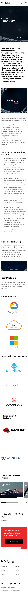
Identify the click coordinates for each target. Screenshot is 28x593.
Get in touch (6, 510)
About (3, 574)
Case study (7, 484)
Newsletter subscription (12, 530)
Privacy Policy (4, 590)
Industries (4, 566)
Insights (3, 570)
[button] (26, 502)
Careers (16, 570)
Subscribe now (14, 541)
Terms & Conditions (16, 590)
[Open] (26, 2)
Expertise (5, 18)
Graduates (4, 579)
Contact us (4, 520)
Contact (16, 574)
